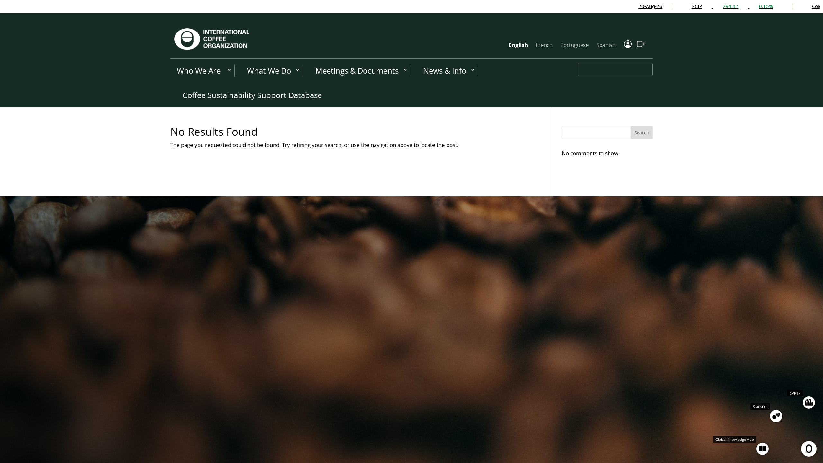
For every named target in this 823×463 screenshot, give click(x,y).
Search (641, 133)
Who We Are (199, 70)
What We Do (269, 70)
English (518, 45)
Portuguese (574, 45)
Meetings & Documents (357, 70)
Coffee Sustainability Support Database (252, 95)
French (544, 45)
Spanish (606, 45)
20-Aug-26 (593, 6)
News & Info (444, 70)
